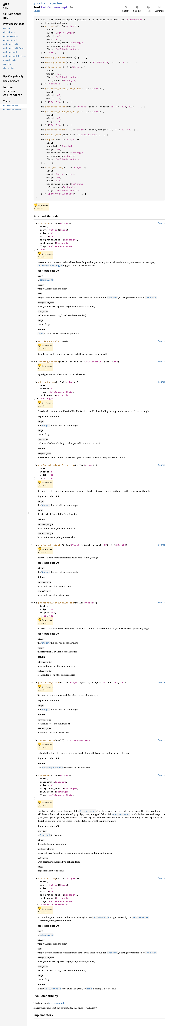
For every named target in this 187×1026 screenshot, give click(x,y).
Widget (71, 26)
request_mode (53, 134)
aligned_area (53, 67)
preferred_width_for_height (63, 111)
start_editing (54, 167)
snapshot (50, 139)
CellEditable (100, 62)
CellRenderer (134, 19)
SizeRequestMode (87, 134)
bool (50, 52)
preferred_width (55, 129)
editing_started (55, 62)
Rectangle (77, 42)
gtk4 (36, 3)
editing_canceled (56, 57)
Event (70, 32)
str (58, 39)
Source (37, 11)
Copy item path (71, 7)
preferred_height (56, 106)
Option (60, 32)
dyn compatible (57, 1002)
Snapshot (66, 146)
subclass (43, 3)
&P (58, 36)
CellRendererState (67, 49)
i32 (58, 98)
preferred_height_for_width (63, 88)
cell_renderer (55, 3)
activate (50, 26)
